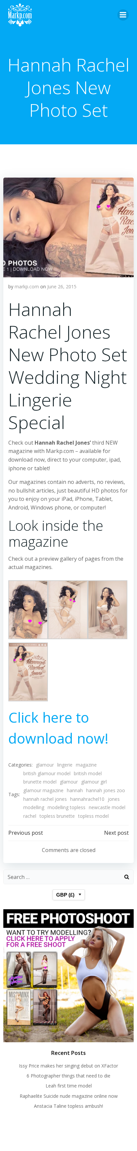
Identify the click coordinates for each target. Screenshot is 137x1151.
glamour (45, 765)
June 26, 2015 (61, 286)
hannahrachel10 (87, 799)
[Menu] (123, 15)
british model (88, 773)
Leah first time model (69, 1085)
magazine (86, 765)
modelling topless (66, 807)
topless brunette (57, 816)
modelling (33, 807)
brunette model (40, 782)
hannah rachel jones (45, 799)
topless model (93, 816)
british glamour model (46, 773)
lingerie (64, 765)
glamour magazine (43, 790)
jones (114, 799)
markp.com (27, 286)
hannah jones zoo (105, 790)
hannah (75, 790)
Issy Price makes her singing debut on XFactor (68, 1066)
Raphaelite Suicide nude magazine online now (69, 1096)
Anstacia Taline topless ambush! (68, 1106)
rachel (29, 816)
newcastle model (107, 807)
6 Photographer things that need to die (68, 1076)
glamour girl (94, 782)
